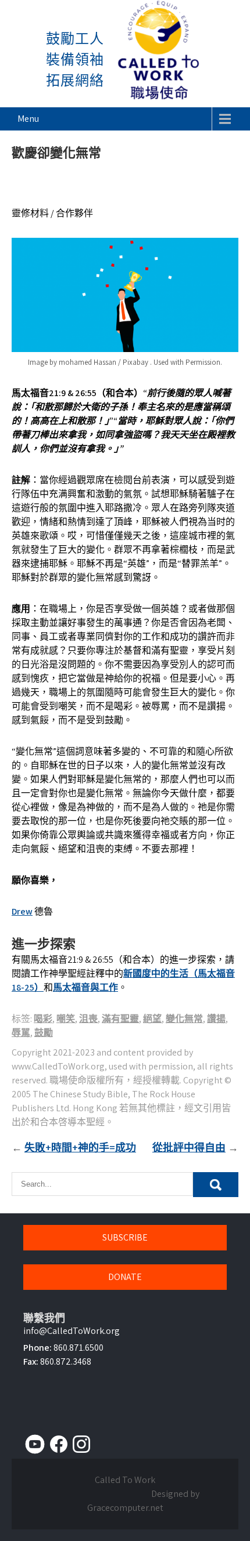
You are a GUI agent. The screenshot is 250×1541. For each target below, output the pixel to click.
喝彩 (43, 1019)
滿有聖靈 (120, 1019)
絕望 (152, 1019)
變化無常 (184, 1019)
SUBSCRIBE (125, 1237)
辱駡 (21, 1033)
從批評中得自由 (189, 1147)
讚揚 (216, 1019)
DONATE (125, 1277)
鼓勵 (43, 1033)
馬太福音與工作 (85, 987)
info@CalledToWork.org (71, 1331)
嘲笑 (65, 1019)
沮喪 (88, 1019)
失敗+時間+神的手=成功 (80, 1147)
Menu (28, 119)
